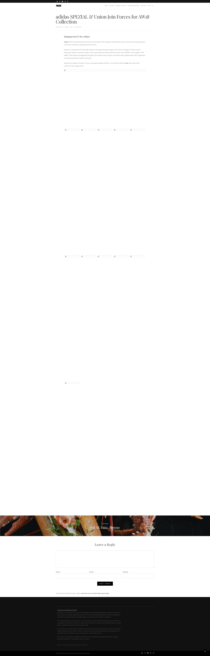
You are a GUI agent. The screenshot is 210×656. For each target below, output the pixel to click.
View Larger (72, 138)
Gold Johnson (60, 27)
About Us (59, 645)
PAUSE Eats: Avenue (105, 525)
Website (125, 572)
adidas (66, 42)
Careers (71, 645)
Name (58, 572)
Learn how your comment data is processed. (95, 593)
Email (91, 572)
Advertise (65, 645)
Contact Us (84, 645)
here (127, 63)
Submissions (77, 645)
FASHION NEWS (77, 27)
